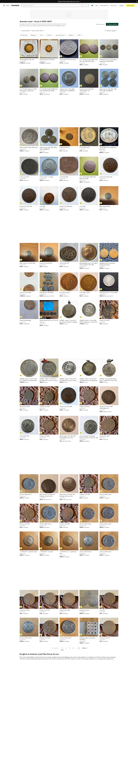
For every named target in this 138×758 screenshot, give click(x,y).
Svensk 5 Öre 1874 (105, 638)
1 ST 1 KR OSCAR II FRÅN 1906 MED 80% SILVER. (88, 177)
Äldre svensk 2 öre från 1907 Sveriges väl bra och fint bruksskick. (47, 495)
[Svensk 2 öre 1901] (29, 513)
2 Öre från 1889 (64, 177)
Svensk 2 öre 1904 (104, 436)
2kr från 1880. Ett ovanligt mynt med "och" (108, 148)
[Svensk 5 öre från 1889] (69, 395)
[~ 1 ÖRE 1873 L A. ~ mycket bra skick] (69, 540)
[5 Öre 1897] (89, 195)
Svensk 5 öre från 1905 (46, 263)
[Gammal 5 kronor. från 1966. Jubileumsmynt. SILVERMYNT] (69, 78)
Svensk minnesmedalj (25, 320)
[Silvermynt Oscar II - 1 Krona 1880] (109, 281)
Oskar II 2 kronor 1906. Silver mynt (29, 147)
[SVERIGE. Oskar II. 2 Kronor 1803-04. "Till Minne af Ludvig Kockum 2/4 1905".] (29, 368)
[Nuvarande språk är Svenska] (92, 5)
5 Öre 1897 (83, 206)
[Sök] (82, 5)
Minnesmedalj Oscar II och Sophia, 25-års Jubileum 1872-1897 (89, 263)
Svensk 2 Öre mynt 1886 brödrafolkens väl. (106, 407)
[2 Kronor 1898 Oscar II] (29, 483)
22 (78, 648)
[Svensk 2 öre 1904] (109, 425)
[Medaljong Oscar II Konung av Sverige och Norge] (109, 252)
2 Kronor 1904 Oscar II (85, 524)
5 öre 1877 (102, 610)
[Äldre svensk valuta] (109, 195)
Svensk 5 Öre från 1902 (66, 206)
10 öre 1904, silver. (85, 147)
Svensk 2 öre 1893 (45, 406)
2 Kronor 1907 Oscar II (105, 494)
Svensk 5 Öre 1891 (45, 610)
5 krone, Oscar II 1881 (25, 292)
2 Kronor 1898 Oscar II (25, 494)
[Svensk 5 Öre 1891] (49, 599)
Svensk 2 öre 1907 (85, 406)
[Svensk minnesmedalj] (29, 309)
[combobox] (53, 5)
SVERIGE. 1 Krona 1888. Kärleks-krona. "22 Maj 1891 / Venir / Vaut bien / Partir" (108, 379)
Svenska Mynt (26, 30)
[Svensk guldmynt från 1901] (29, 48)
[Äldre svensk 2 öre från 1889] (29, 252)
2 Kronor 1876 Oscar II (25, 638)
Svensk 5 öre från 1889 (66, 406)
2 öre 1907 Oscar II (65, 292)
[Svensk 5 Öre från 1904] (109, 166)
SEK (96, 5)
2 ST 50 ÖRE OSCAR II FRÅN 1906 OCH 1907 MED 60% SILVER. (89, 60)
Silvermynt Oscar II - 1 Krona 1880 (108, 292)
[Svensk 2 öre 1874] (109, 309)
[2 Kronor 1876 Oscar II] (29, 627)
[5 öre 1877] (109, 599)
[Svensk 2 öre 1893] (49, 395)
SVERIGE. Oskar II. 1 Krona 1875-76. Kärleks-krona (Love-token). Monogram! (68, 379)
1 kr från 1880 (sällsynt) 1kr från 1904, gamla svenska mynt (28, 89)
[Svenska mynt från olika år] (49, 281)
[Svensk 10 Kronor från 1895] (49, 48)
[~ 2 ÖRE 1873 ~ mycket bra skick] (29, 540)
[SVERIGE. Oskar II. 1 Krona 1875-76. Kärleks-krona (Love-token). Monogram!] (69, 368)
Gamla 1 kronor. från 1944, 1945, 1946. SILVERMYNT (48, 148)
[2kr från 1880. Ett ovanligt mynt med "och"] (109, 136)
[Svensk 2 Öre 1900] (29, 395)
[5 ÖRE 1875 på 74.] (69, 136)
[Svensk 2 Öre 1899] (69, 513)
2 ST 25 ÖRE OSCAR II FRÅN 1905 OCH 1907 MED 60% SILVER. (48, 89)
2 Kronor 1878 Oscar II (105, 524)
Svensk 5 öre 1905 (25, 610)
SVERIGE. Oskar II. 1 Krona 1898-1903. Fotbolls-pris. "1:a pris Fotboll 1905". (89, 321)
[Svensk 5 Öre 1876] (49, 627)
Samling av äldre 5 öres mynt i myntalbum (88, 638)
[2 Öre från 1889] (69, 166)
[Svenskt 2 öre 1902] (89, 483)
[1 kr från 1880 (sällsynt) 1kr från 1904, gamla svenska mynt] (29, 78)
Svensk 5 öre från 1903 (26, 206)
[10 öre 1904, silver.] (89, 136)
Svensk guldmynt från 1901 (27, 59)
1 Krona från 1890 (24, 436)
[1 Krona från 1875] (69, 252)
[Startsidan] (15, 5)
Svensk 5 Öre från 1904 (106, 177)
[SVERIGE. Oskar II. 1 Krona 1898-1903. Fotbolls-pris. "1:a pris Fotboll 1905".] (89, 309)
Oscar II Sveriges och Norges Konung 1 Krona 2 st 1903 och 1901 (89, 436)
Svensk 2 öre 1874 (104, 320)
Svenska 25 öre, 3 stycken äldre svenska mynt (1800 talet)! (108, 60)
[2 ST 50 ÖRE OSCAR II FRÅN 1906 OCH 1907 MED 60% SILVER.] (89, 48)
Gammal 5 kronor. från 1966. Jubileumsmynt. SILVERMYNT (67, 89)
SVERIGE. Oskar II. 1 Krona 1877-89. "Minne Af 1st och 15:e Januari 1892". (49, 379)
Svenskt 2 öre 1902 (85, 494)
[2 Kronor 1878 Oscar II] (109, 513)
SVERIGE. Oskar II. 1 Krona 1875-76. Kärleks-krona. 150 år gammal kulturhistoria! (88, 379)
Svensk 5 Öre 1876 (45, 638)
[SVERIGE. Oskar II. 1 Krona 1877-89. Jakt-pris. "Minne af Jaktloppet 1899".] (69, 309)
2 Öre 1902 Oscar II (85, 292)
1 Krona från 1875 (64, 263)
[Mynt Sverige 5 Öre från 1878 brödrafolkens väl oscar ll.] (69, 425)
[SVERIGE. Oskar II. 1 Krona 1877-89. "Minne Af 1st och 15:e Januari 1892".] (49, 368)
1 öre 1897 (42, 206)
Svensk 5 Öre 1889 (65, 610)
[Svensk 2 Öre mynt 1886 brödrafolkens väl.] (109, 395)
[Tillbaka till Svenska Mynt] (20, 31)
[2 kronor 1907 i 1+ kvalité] (49, 166)
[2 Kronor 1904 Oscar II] (89, 513)
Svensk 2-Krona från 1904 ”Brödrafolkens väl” (86, 89)
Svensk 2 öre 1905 (45, 436)
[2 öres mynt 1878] (29, 166)
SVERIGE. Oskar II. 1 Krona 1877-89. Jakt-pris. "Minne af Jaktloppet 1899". (69, 321)
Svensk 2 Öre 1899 (65, 524)
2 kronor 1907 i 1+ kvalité (46, 177)
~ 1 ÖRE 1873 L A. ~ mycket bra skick (68, 552)
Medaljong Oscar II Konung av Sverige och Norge (107, 263)
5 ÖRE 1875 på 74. (65, 147)
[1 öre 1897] (49, 195)
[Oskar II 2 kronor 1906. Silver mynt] (29, 136)
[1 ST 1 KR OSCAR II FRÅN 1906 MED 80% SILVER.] (89, 166)
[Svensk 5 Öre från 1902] (69, 195)
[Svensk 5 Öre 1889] (69, 599)
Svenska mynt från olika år (47, 292)
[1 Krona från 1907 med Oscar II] (69, 48)
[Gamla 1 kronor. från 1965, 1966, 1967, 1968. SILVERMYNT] (109, 78)
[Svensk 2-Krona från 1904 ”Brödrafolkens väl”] (89, 78)
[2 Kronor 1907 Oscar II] (109, 483)
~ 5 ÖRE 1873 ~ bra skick (46, 551)
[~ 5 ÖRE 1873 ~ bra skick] (49, 540)
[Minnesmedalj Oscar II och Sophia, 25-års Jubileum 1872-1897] (89, 252)
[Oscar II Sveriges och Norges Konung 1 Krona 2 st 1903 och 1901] (89, 425)
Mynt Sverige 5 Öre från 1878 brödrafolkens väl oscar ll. (68, 436)
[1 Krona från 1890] (29, 425)
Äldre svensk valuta (105, 206)
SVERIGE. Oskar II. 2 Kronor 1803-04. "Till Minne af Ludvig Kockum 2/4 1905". (28, 379)
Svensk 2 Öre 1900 (25, 406)
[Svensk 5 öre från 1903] (29, 195)
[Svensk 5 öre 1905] (29, 599)
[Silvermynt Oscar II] (89, 599)
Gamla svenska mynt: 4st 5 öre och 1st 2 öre (49, 321)
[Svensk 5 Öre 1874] (109, 627)
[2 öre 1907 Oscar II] (69, 281)
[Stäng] (136, 1)
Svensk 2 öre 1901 (24, 524)
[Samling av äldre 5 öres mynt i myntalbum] (89, 627)
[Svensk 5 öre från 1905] (49, 252)
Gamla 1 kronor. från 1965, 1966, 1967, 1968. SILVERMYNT (108, 89)
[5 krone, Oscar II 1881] (29, 281)
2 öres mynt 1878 (24, 177)
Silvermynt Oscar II (84, 610)
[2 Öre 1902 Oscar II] (89, 281)
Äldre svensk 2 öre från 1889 (27, 263)
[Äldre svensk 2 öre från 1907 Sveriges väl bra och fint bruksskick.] (49, 483)
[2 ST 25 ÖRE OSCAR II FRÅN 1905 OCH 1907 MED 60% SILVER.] (49, 78)
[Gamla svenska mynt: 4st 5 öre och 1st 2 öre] (49, 309)
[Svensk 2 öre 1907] (89, 395)
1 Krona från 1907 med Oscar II (68, 59)
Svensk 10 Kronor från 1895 (47, 59)
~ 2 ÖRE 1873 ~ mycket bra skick (28, 551)
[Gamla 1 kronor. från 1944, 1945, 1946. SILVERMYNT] (49, 136)
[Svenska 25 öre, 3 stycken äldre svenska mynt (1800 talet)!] (109, 48)
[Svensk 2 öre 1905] (49, 425)
